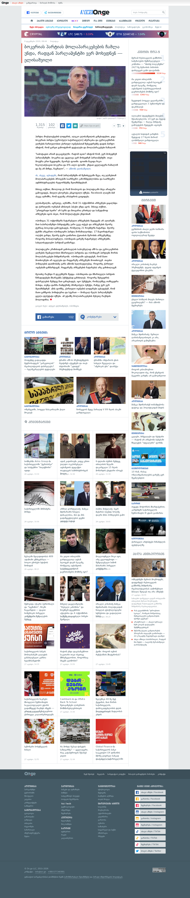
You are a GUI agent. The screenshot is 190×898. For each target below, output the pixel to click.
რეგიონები (29, 826)
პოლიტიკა (120, 27)
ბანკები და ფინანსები (70, 789)
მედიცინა (102, 793)
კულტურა (66, 817)
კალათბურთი (67, 838)
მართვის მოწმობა (47, 3)
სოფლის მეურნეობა (70, 799)
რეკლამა (154, 21)
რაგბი (63, 835)
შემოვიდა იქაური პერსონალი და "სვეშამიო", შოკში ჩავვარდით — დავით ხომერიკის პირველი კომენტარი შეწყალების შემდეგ (39, 597)
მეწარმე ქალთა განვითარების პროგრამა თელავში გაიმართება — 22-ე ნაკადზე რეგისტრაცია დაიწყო (149, 633)
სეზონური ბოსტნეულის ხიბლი (39, 739)
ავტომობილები (104, 813)
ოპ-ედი (98, 21)
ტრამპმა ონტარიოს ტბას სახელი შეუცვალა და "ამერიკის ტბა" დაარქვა (111, 352)
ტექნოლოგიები (68, 807)
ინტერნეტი (65, 810)
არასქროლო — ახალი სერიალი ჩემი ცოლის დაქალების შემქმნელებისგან (148, 624)
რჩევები (101, 836)
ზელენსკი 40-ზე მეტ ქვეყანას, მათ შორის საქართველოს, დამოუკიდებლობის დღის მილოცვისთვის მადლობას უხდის (111, 692)
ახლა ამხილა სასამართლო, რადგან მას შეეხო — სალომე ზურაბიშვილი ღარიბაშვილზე (150, 642)
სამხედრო (28, 806)
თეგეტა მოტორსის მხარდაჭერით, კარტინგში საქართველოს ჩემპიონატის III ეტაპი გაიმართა (149, 498)
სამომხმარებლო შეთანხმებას (77, 877)
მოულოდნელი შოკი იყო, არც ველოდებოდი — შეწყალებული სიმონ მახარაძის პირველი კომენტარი (111, 549)
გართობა (102, 820)
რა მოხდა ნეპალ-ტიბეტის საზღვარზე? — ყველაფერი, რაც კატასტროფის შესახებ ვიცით (75, 739)
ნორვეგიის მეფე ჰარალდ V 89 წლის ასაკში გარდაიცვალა (102, 395)
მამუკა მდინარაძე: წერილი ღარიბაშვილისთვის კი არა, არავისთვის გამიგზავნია (149, 326)
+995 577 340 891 (56, 872)
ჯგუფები (34, 13)
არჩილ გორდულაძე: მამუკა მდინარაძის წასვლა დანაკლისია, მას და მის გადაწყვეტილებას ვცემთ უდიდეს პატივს (75, 502)
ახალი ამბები (17, 3)
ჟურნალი (62, 21)
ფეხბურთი (65, 831)
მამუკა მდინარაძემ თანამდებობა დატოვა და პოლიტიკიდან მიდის (149, 394)
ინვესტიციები (54, 13)
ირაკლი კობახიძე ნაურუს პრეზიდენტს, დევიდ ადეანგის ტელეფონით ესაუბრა (149, 256)
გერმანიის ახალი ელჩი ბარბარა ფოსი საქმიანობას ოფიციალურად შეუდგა (149, 221)
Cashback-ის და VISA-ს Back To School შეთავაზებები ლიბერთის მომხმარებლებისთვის (75, 692)
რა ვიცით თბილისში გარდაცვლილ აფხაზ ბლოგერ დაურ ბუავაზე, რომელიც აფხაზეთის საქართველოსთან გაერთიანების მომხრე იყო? (75, 549)
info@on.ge (40, 872)
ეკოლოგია (29, 813)
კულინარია (103, 816)
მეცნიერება (66, 813)
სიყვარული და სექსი (107, 830)
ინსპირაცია (103, 833)
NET (75, 21)
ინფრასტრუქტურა (32, 833)
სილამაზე (102, 807)
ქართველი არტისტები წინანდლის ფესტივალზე (149, 532)
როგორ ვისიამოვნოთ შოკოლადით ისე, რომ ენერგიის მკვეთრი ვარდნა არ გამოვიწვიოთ (149, 361)
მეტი (157, 27)
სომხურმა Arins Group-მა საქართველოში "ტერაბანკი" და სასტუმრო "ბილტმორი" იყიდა (39, 454)
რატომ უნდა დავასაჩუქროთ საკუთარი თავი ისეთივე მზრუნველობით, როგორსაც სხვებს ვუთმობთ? (75, 644)
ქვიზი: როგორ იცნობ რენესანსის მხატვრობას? (111, 644)
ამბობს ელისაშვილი (80, 168)
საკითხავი (125, 21)
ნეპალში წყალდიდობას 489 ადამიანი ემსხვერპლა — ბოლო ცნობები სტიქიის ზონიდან (39, 549)
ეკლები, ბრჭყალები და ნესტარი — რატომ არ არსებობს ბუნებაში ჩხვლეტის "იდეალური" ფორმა (149, 428)
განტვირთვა (31, 3)
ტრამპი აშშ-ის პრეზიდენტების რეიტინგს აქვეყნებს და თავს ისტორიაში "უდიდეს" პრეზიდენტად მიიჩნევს (76, 354)
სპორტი (65, 828)
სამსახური (102, 826)
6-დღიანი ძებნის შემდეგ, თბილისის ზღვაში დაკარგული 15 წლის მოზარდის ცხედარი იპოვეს (111, 454)
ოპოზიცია (74, 306)
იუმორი (101, 823)
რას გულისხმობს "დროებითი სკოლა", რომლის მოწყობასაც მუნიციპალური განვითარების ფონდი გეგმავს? (147, 614)
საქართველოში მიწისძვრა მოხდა (39, 502)
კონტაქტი (162, 774)
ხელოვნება (66, 821)
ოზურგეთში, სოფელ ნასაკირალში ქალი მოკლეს (50, 395)
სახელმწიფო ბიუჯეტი (70, 796)
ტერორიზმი (29, 793)
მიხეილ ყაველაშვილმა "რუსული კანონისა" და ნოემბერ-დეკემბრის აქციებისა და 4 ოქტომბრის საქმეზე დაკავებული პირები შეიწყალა (75, 597)
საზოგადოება (133, 27)
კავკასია (27, 799)
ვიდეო (86, 21)
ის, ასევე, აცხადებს (45, 175)
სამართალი (29, 830)
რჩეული (140, 21)
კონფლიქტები (30, 803)
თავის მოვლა (104, 799)
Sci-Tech (66, 803)
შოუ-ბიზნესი (66, 824)
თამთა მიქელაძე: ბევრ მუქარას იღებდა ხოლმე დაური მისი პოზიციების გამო (111, 502)
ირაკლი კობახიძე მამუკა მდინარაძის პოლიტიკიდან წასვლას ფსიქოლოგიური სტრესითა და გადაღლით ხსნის (111, 597)
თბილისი (28, 823)
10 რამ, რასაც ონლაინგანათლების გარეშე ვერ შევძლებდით (149, 463)
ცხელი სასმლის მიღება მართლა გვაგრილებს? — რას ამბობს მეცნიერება (149, 291)
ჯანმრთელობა (106, 786)
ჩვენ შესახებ (89, 774)
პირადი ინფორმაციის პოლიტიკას (107, 877)
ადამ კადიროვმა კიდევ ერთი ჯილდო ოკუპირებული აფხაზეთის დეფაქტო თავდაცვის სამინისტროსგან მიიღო (75, 454)
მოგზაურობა (103, 810)
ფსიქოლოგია (104, 789)
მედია (26, 836)
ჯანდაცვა (28, 820)
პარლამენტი (29, 789)
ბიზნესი (64, 793)
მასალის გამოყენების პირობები (141, 774)
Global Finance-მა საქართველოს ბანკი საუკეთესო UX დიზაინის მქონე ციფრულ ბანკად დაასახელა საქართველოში (111, 739)
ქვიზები (110, 21)
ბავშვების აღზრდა (106, 796)
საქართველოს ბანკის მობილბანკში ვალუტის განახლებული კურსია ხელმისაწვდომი (39, 644)
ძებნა (60, 3)
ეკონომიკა (147, 27)
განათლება (29, 816)
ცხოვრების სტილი (108, 803)
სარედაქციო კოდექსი (116, 774)
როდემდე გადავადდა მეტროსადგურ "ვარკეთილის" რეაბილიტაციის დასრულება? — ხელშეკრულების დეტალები (41, 354)
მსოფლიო (28, 796)
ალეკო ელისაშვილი (58, 306)
